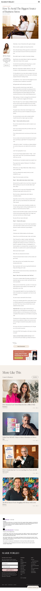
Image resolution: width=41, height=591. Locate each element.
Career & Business (7, 6)
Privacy (6, 584)
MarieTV (21, 560)
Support (15, 584)
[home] (7, 2)
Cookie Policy (10, 584)
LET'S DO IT (10, 570)
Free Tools (22, 568)
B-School (32, 559)
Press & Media (22, 569)
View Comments (21, 346)
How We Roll (22, 572)
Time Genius (33, 564)
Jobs (21, 574)
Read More (7, 65)
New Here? (22, 566)
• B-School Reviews (35, 561)
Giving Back (22, 571)
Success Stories (23, 565)
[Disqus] (20, 531)
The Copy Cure (33, 562)
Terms (3, 584)
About (21, 559)
